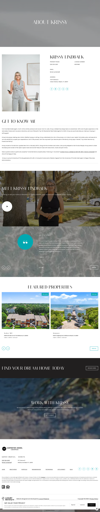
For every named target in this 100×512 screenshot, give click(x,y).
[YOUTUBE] (55, 88)
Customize (82, 504)
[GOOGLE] (67, 88)
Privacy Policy (94, 492)
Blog (71, 463)
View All (94, 261)
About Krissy (13, 463)
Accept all (92, 504)
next (8, 261)
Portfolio (24, 463)
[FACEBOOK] (51, 88)
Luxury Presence (44, 492)
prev (3, 261)
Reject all (73, 504)
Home (3, 463)
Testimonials (49, 463)
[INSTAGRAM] (59, 88)
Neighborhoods (36, 463)
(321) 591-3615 (54, 64)
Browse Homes (92, 362)
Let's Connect (61, 463)
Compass (43, 471)
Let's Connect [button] (50, 409)
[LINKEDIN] (63, 88)
